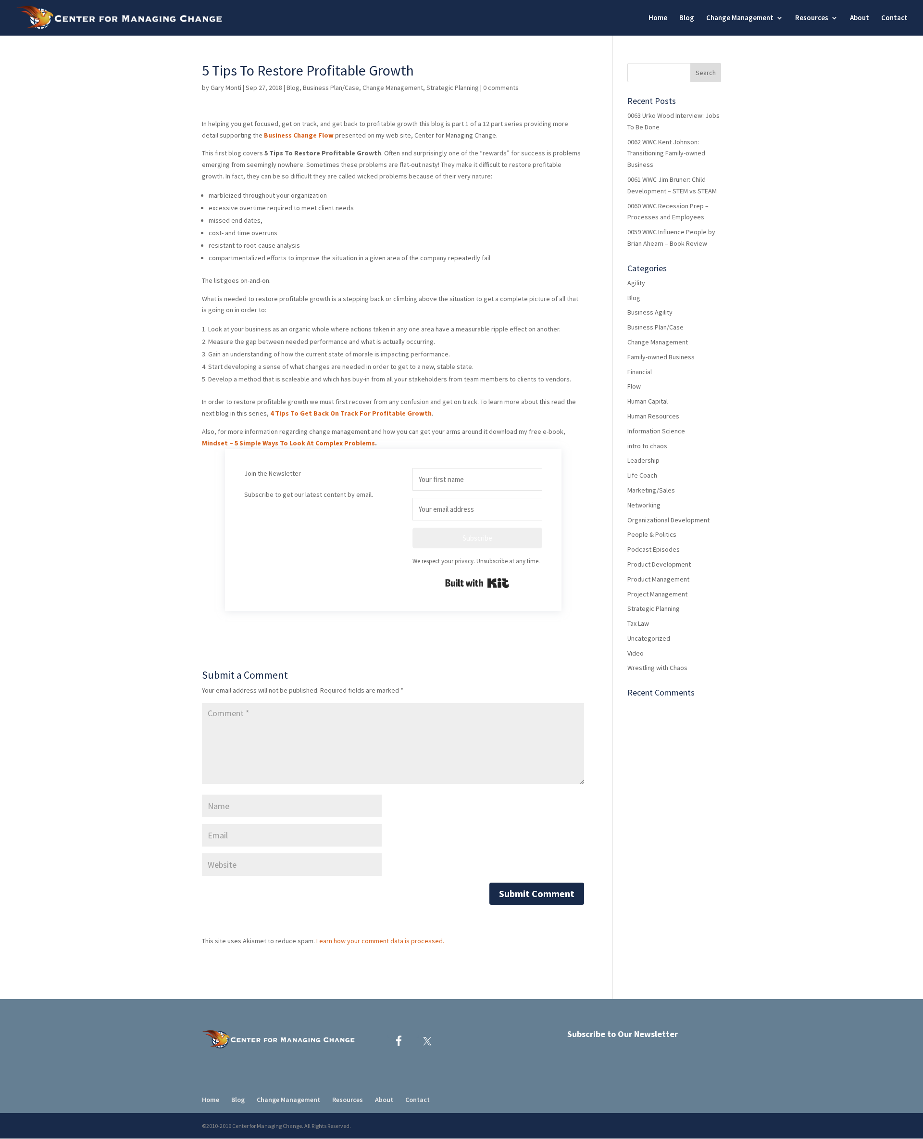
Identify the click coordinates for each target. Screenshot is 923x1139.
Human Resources (653, 416)
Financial (639, 371)
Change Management (392, 87)
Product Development (659, 564)
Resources (811, 18)
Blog (686, 18)
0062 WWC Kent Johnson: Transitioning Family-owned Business (666, 153)
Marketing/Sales (651, 490)
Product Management (658, 579)
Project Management (657, 594)
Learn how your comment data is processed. (380, 941)
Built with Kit (477, 583)
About (859, 18)
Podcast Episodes (653, 549)
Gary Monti (226, 87)
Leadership (643, 460)
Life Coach (642, 475)
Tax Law (638, 623)
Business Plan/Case (331, 87)
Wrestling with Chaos (657, 667)
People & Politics (651, 534)
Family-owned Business (661, 357)
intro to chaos (647, 446)
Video (635, 653)
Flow (634, 386)
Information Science (656, 431)
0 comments (501, 87)
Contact (894, 18)
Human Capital (647, 401)
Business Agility (650, 312)
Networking (644, 505)
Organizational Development (668, 520)
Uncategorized (648, 638)
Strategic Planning (452, 87)
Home (658, 18)
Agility (636, 282)
